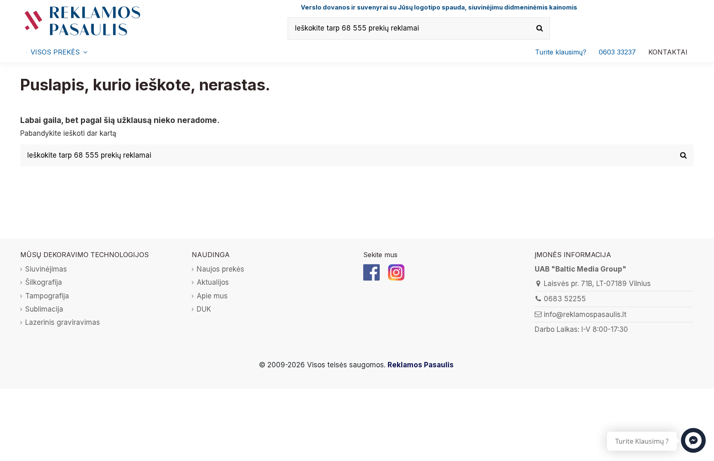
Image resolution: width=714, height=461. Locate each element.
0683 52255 (565, 299)
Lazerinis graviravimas (62, 322)
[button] (617, 52)
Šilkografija (43, 282)
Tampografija (47, 296)
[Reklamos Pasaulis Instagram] (396, 272)
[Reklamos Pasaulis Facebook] (371, 272)
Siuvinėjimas (46, 269)
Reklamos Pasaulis (421, 365)
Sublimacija (44, 309)
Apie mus (212, 296)
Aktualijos (213, 282)
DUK (204, 309)
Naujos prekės (220, 269)
